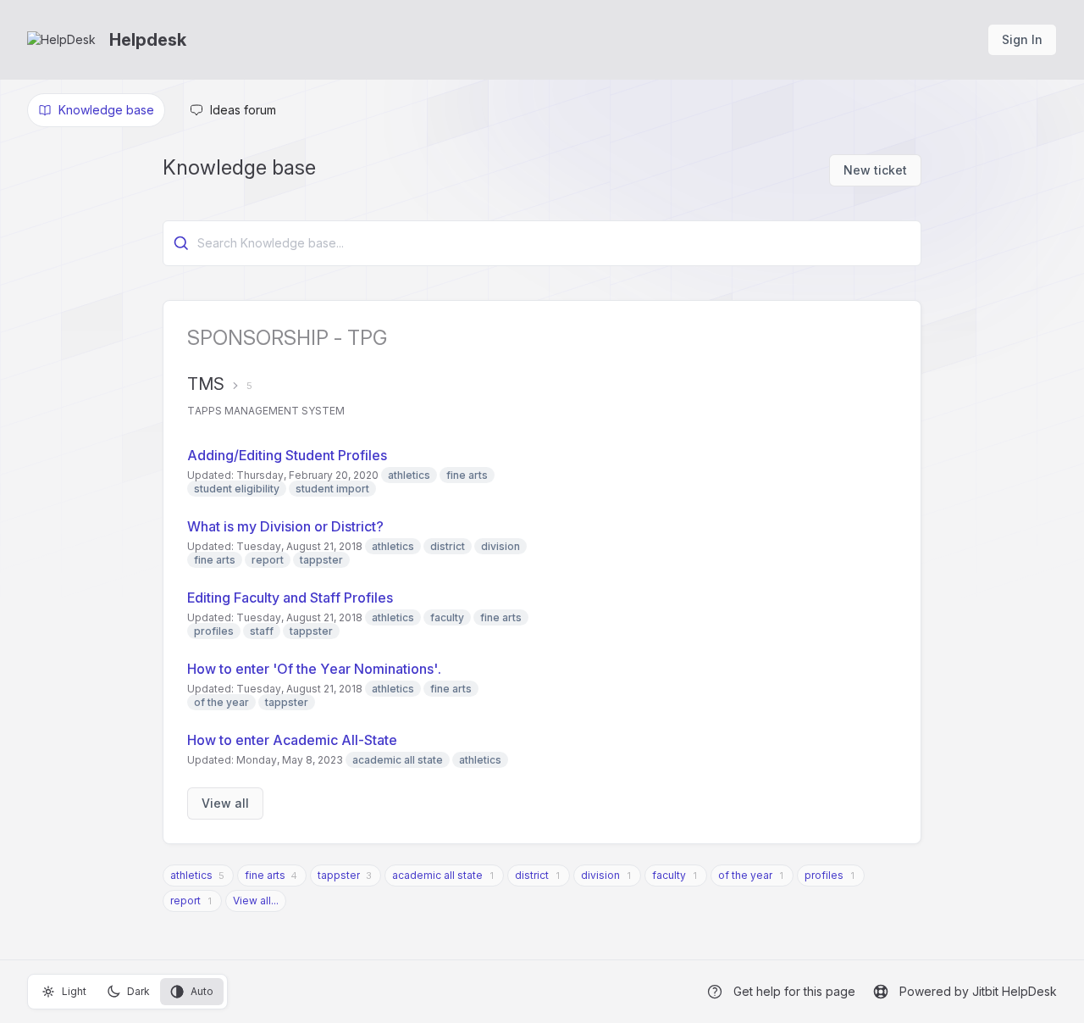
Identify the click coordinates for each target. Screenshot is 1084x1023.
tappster (339, 875)
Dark (138, 991)
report (185, 900)
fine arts (265, 875)
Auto (202, 991)
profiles (824, 875)
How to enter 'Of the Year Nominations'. (314, 668)
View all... (256, 900)
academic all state (437, 875)
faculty (669, 875)
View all (225, 803)
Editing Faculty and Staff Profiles (290, 597)
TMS (205, 384)
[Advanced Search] (181, 243)
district (532, 875)
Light (74, 991)
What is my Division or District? (285, 526)
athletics (191, 875)
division (600, 875)
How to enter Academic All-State (292, 739)
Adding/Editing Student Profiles (287, 455)
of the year (745, 875)
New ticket (875, 170)
